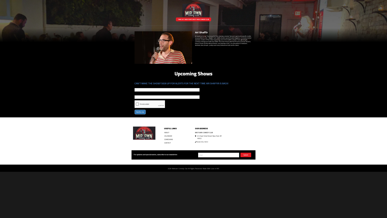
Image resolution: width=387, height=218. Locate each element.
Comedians (168, 139)
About (166, 132)
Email (136, 87)
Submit (245, 155)
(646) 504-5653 (202, 141)
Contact (167, 142)
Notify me (140, 112)
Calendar (168, 135)
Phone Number (139, 94)
